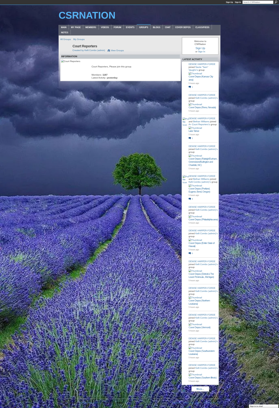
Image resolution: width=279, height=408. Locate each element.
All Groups (65, 39)
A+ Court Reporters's (199, 124)
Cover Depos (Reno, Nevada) (202, 107)
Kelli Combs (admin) (94, 50)
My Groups (79, 39)
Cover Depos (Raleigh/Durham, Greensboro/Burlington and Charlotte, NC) (203, 161)
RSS (184, 390)
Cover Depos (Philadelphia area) (203, 219)
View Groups (117, 50)
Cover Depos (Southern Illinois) (203, 377)
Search (276, 2)
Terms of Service (211, 402)
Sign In (238, 2)
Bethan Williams (201, 121)
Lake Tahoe (194, 131)
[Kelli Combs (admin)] (65, 53)
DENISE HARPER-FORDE (202, 64)
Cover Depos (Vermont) (199, 327)
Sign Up (229, 2)
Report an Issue (192, 402)
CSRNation (87, 15)
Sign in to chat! (256, 406)
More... (200, 389)
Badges (177, 402)
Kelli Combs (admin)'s (206, 98)
